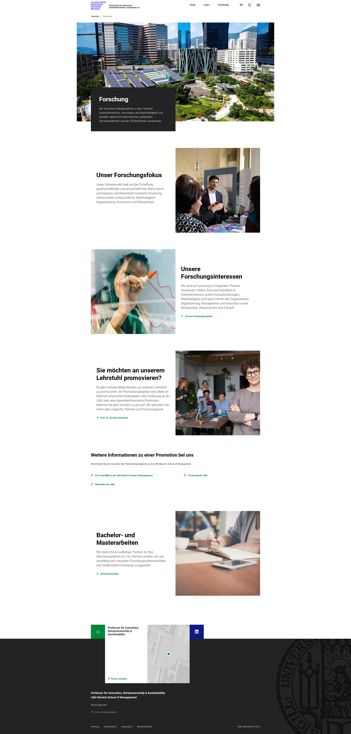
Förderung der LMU (197, 475)
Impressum (126, 726)
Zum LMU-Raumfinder (105, 712)
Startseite (95, 16)
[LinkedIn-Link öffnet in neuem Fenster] (197, 632)
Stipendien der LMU (105, 484)
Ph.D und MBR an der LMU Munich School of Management (124, 475)
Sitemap (95, 726)
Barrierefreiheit (144, 726)
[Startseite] (98, 632)
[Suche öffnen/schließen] (249, 5)
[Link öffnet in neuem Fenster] (147, 654)
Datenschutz (110, 726)
